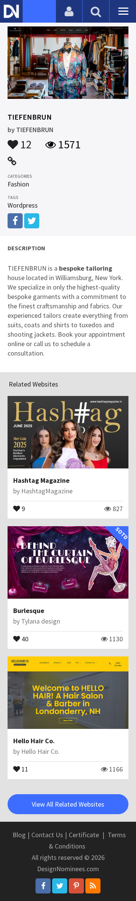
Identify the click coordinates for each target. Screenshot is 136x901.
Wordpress (23, 205)
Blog (19, 834)
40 (24, 638)
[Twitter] (59, 885)
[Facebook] (43, 885)
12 (25, 141)
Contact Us (47, 834)
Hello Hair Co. (34, 740)
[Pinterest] (76, 885)
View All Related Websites (68, 804)
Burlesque (28, 610)
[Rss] (92, 885)
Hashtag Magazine (41, 480)
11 (24, 768)
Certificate (84, 834)
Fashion (18, 184)
